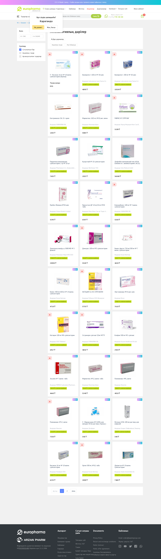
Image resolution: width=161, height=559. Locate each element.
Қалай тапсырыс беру (83, 551)
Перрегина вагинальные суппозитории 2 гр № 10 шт (60, 162)
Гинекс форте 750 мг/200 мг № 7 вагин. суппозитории (126, 249)
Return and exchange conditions (104, 542)
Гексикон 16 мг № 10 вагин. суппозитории (59, 466)
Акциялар (90, 9)
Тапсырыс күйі (122, 9)
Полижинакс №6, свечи (123, 379)
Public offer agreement (101, 549)
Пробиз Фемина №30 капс (59, 205)
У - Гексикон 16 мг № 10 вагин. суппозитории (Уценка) (60, 76)
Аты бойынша (71, 45)
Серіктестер (62, 556)
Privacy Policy (97, 538)
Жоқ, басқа (51, 27)
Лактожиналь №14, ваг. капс (125, 292)
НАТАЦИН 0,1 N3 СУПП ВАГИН (92, 292)
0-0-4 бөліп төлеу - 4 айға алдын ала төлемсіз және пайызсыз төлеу (80, 2)
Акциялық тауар (57, 45)
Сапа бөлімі (79, 558)
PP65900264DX (24, 548)
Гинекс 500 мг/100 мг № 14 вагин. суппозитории (62, 293)
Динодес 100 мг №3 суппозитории (94, 248)
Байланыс (72, 9)
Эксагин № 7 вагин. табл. (59, 379)
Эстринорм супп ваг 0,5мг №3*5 (93, 335)
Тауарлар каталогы (27, 16)
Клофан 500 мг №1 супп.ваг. (124, 335)
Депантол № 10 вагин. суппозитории (123, 466)
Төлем (77, 547)
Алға (73, 491)
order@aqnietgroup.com (132, 538)
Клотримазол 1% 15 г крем (59, 118)
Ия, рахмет (38, 27)
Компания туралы (64, 542)
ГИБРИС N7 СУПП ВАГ (122, 118)
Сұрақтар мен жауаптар (84, 554)
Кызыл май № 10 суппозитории (93, 162)
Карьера (61, 549)
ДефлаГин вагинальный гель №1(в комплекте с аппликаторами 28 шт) (127, 162)
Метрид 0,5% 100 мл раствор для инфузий (127, 423)
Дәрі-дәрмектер (58, 39)
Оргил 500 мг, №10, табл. (91, 465)
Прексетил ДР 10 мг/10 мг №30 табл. (93, 206)
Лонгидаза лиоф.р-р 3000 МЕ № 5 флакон (62, 249)
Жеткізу (81, 9)
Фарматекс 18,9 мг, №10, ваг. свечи (95, 118)
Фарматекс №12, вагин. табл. (92, 379)
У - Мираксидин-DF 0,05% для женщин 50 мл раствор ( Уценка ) (94, 423)
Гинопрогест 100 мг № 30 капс (93, 75)
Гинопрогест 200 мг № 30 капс (125, 75)
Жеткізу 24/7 (80, 544)
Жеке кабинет (139, 9)
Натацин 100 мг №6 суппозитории (62, 335)
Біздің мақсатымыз (64, 552)
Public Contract (98, 545)
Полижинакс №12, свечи (58, 422)
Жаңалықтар (62, 538)
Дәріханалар (101, 9)
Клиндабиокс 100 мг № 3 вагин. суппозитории (126, 206)
